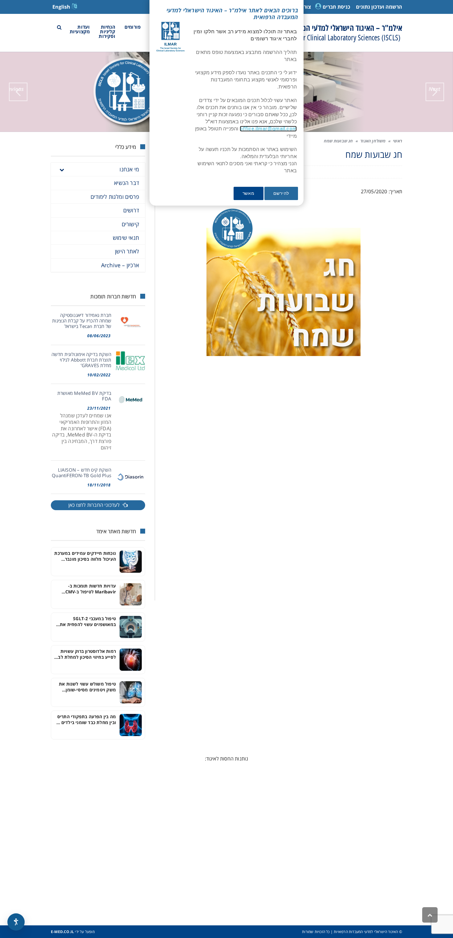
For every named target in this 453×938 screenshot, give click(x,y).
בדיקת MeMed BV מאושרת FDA (84, 396)
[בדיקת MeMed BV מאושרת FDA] (130, 399)
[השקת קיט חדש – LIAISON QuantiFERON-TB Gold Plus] (130, 476)
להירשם (281, 193)
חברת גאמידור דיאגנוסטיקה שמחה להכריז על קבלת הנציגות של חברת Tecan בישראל (81, 320)
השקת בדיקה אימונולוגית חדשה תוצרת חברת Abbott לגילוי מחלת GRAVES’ (81, 359)
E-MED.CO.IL (62, 931)
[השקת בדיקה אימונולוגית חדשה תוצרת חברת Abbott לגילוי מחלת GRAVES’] (130, 360)
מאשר (249, 193)
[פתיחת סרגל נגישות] (16, 922)
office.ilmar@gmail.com (268, 129)
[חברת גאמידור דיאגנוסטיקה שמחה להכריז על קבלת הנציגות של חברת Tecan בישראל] (130, 321)
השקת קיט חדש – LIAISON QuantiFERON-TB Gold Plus (81, 472)
